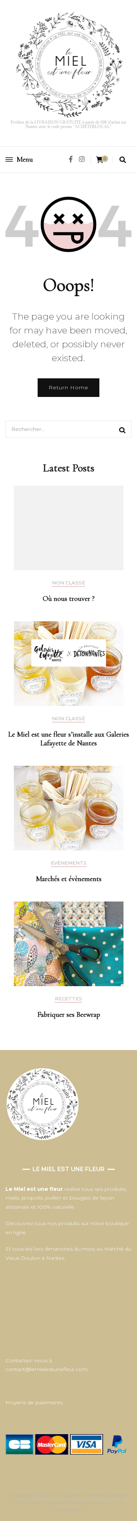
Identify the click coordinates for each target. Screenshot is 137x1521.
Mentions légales (27, 1327)
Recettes (68, 998)
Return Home (68, 387)
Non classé (68, 583)
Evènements (69, 863)
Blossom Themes (67, 1502)
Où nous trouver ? (69, 598)
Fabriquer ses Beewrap (68, 1014)
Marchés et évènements (69, 879)
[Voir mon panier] (99, 160)
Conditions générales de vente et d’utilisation (62, 1343)
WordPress (68, 1509)
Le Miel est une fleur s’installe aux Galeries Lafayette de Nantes (68, 739)
